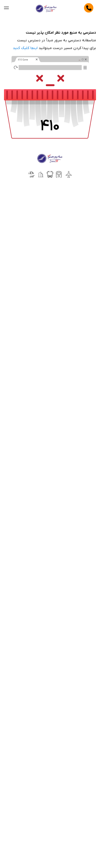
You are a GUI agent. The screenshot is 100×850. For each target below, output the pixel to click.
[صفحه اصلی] (46, 8)
